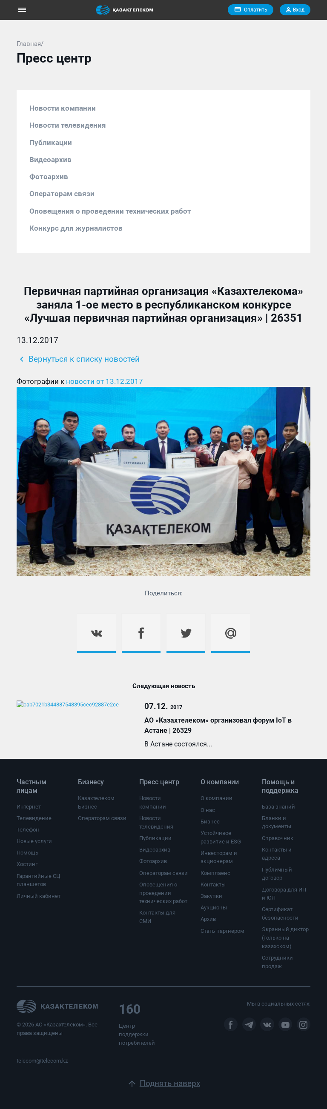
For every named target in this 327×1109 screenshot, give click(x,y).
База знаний (278, 806)
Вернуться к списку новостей (78, 359)
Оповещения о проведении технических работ (110, 211)
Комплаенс (215, 873)
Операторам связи (62, 193)
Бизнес (210, 821)
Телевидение (34, 818)
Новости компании (62, 108)
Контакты (213, 884)
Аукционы (214, 907)
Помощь (27, 852)
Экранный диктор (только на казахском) (285, 937)
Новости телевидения (67, 125)
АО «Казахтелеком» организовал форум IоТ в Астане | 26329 (218, 725)
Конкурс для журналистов (76, 228)
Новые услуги (34, 841)
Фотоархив (48, 176)
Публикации (50, 142)
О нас (208, 810)
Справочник (277, 838)
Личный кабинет (38, 896)
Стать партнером (222, 931)
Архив (208, 919)
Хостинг (27, 864)
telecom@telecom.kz (42, 1061)
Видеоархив (50, 159)
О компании (216, 798)
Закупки (211, 896)
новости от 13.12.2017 (104, 381)
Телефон (28, 829)
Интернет (29, 806)
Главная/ (30, 44)
